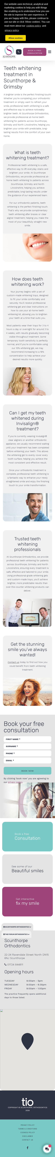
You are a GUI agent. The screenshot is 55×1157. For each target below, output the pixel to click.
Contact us (13, 662)
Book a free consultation (34, 52)
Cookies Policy (27, 1133)
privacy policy (15, 782)
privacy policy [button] (12, 30)
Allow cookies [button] (16, 38)
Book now (27, 771)
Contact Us (27, 1140)
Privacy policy (27, 1125)
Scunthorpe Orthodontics (17, 927)
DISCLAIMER (27, 1136)
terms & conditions (27, 1129)
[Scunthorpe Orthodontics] (9, 52)
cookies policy (33, 26)
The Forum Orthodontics (16, 934)
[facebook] (27, 1148)
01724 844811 (14, 964)
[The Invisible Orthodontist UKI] (27, 1101)
